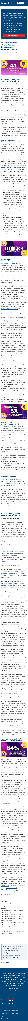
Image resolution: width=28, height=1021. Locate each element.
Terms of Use (15, 1010)
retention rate (13, 337)
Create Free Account (14, 35)
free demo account (11, 888)
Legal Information (5, 1013)
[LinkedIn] (9, 1003)
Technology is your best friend (9, 263)
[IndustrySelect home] (8, 2)
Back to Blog (6, 962)
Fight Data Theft (5, 1016)
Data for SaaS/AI (5, 1018)
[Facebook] (2, 1003)
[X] (5, 1003)
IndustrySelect (5, 885)
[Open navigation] (25, 2)
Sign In (21, 2)
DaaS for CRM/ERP (15, 1016)
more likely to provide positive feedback (14, 167)
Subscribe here (15, 957)
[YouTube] (12, 1003)
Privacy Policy (14, 1013)
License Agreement (6, 1010)
